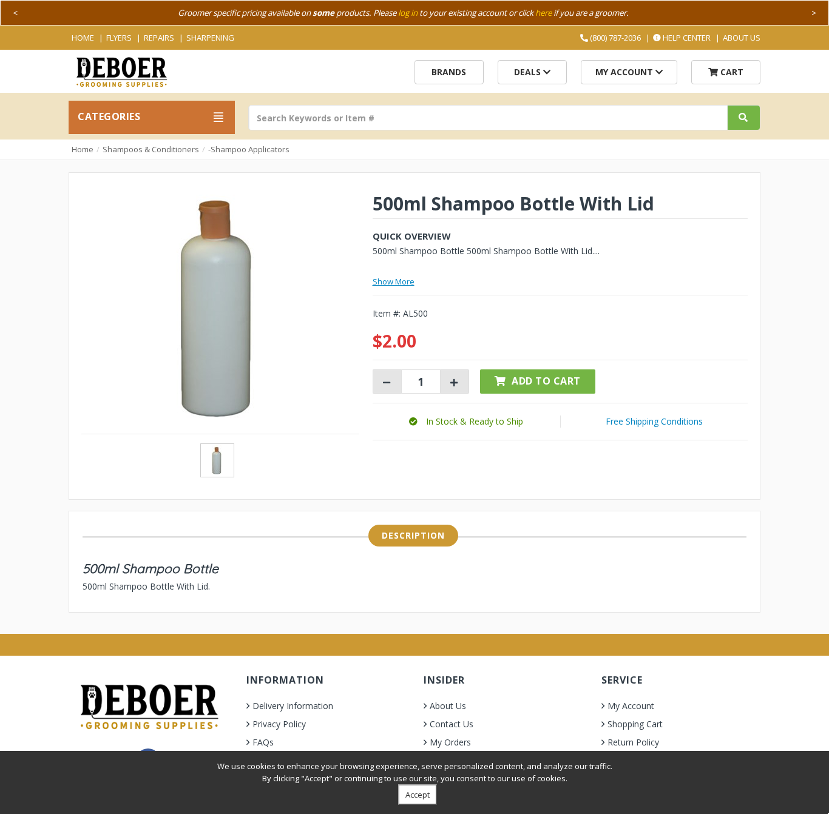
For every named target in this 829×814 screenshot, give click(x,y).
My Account (625, 72)
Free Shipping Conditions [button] (654, 421)
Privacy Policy (279, 724)
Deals (528, 72)
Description (413, 535)
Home (83, 37)
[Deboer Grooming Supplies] (121, 70)
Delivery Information (292, 705)
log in (408, 12)
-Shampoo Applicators (248, 149)
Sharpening (210, 37)
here (543, 12)
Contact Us (451, 724)
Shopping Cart (635, 724)
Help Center (686, 37)
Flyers (119, 37)
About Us (741, 37)
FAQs (263, 742)
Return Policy (633, 742)
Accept (417, 794)
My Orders (450, 742)
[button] (466, 421)
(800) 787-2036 (614, 37)
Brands (448, 72)
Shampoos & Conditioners (151, 149)
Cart (730, 72)
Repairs (159, 37)
